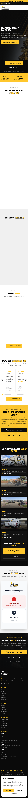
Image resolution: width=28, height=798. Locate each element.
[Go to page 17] (20, 394)
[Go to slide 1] (9, 58)
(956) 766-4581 (7, 473)
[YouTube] (8, 683)
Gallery (2, 721)
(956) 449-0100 (7, 677)
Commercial (3, 693)
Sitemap (3, 727)
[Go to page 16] (19, 394)
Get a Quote (13, 68)
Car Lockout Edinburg (20, 772)
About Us (3, 705)
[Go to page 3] (5, 394)
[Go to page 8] (10, 394)
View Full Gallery (15, 346)
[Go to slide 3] (13, 58)
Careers (3, 713)
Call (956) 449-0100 (15, 63)
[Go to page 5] (7, 394)
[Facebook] (1, 683)
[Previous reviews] (2, 380)
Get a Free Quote (14, 435)
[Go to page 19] (22, 394)
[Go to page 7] (9, 394)
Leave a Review (15, 399)
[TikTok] (6, 683)
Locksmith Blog (4, 723)
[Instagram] (4, 683)
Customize (14, 793)
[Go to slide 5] (16, 58)
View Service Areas (9, 42)
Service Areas (4, 711)
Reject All (19, 790)
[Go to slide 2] (11, 58)
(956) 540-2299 (8, 494)
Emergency (3, 697)
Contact (3, 707)
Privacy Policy (14, 786)
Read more (9, 382)
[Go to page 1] (2, 394)
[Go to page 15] (18, 394)
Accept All (8, 790)
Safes (2, 695)
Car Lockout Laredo (19, 774)
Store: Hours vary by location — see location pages (14, 678)
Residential (3, 691)
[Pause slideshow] (19, 58)
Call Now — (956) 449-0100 (15, 551)
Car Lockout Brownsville (6, 774)
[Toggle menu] (25, 7)
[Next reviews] (25, 380)
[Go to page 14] (17, 394)
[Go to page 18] (21, 394)
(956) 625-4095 (8, 537)
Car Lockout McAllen (5, 772)
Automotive (3, 689)
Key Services (4, 699)
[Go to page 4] (6, 394)
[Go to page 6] (8, 394)
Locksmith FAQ (4, 719)
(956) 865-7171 (7, 515)
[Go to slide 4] (14, 58)
